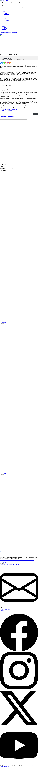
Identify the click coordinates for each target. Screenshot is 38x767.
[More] (10, 63)
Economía (5, 13)
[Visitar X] (19, 726)
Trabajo (7, 25)
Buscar (1, 112)
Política (5, 16)
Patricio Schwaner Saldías (9, 32)
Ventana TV (4, 29)
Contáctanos (2, 610)
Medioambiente (6, 14)
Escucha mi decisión (3, 322)
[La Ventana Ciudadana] (19, 0)
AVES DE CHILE (3, 473)
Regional (3, 11)
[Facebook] (1, 63)
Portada (3, 9)
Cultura (5, 12)
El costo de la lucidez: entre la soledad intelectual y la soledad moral (10, 564)
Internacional (4, 26)
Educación (7, 24)
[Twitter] (2, 63)
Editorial (3, 10)
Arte (6, 19)
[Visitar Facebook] (19, 651)
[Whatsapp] (4, 63)
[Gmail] (6, 63)
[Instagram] (8, 63)
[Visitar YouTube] (19, 764)
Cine (6, 21)
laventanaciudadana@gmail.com (5, 609)
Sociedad (5, 23)
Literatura (7, 20)
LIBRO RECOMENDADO (7, 117)
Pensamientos (8, 22)
